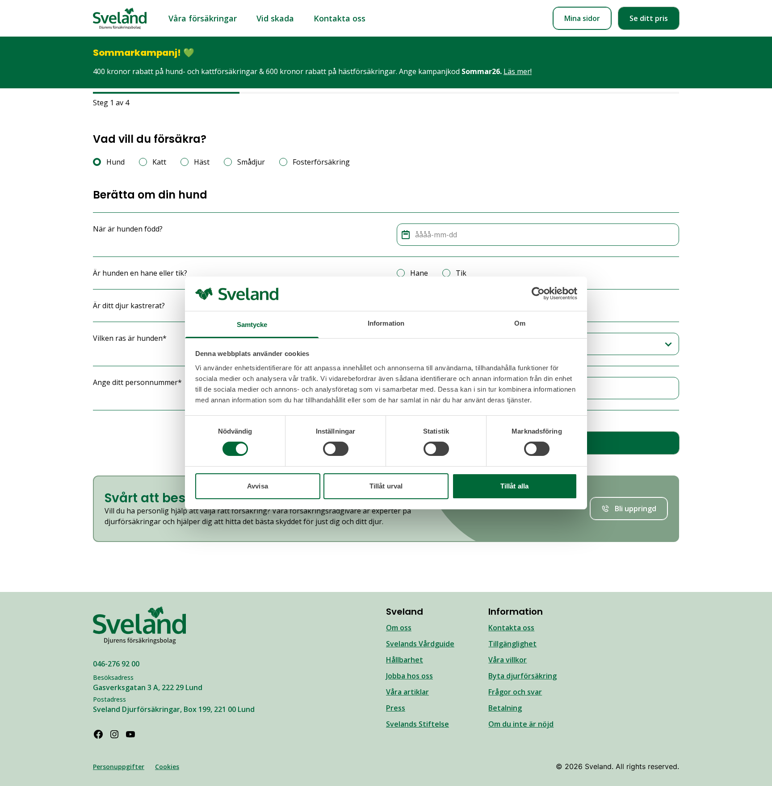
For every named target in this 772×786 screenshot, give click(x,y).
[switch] (335, 449)
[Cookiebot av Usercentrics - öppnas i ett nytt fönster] (538, 293)
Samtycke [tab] (252, 324)
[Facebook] (98, 734)
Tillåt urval (386, 486)
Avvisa (257, 486)
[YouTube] (130, 734)
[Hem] (120, 18)
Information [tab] (386, 323)
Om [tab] (519, 323)
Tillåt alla (514, 486)
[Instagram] (114, 734)
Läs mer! (517, 71)
